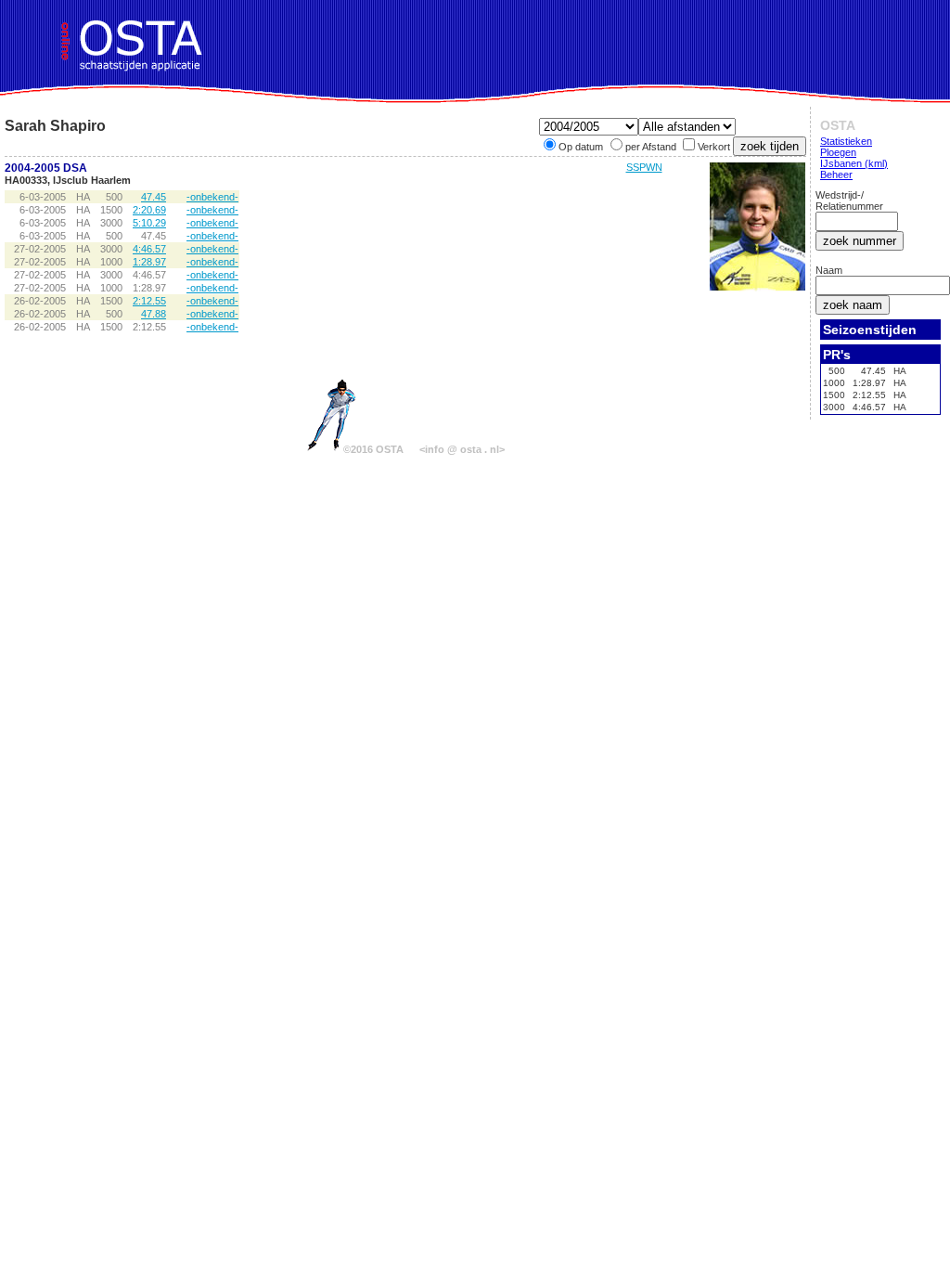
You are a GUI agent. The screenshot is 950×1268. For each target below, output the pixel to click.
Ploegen (838, 152)
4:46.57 (149, 248)
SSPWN (644, 167)
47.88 (153, 313)
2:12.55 (149, 300)
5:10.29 (149, 222)
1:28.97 (149, 261)
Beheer (836, 174)
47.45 (153, 196)
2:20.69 (149, 209)
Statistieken (846, 141)
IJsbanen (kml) (854, 163)
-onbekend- (212, 196)
